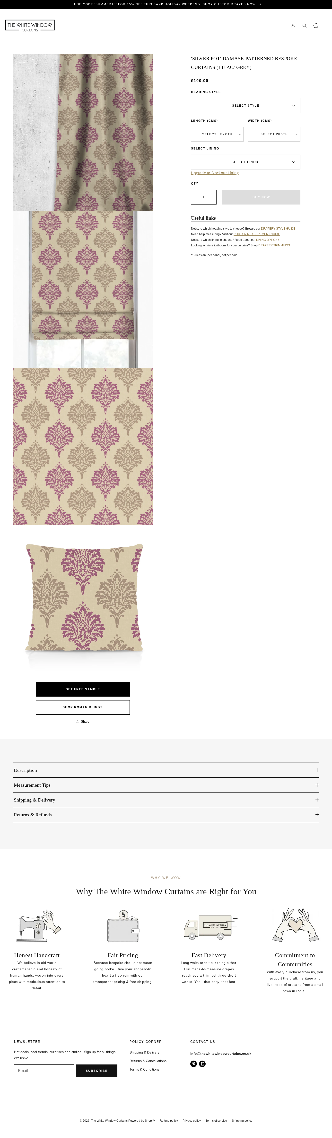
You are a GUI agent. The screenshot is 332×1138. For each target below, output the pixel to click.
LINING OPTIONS (268, 240)
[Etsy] (202, 1064)
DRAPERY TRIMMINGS (274, 245)
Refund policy (169, 1120)
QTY (194, 183)
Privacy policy (192, 1120)
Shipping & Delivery (144, 1052)
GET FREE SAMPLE (83, 689)
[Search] (304, 25)
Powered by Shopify (141, 1120)
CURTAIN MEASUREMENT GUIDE (257, 234)
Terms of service (216, 1120)
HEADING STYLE (206, 92)
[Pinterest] (193, 1064)
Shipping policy (242, 1120)
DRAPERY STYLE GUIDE (278, 228)
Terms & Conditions (144, 1069)
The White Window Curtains (109, 1120)
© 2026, (85, 1120)
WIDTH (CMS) (260, 120)
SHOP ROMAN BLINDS (83, 707)
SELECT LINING (205, 148)
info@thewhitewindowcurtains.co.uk (220, 1053)
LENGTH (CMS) (204, 120)
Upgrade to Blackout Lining (215, 172)
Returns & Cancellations (148, 1061)
